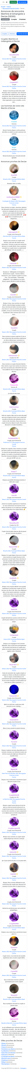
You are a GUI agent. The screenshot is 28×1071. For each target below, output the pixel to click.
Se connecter (22, 2)
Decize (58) (5, 59)
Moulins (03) (6, 179)
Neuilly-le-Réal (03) (6, 1023)
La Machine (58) (7, 799)
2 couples (14, 19)
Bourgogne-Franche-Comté (11, 8)
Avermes (4, 1054)
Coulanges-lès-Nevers (8, 1056)
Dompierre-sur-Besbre (8, 1049)
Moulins (4, 1045)
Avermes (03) (7, 236)
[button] (4, 2)
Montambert (5, 1064)
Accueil (3, 6)
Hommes (12, 34)
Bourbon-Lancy (6, 1058)
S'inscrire (13, 2)
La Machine (5, 1051)
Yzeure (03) (7, 639)
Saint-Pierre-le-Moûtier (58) (10, 773)
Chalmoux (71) (7, 442)
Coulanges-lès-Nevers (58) (10, 201)
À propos (23, 1068)
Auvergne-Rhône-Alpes (18, 179)
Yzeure (4, 1047)
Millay (3, 1062)
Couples (4, 34)
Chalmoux (5, 1060)
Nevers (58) (5, 267)
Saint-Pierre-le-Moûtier (8, 1052)
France (9, 6)
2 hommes (22, 19)
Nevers (4, 1043)
